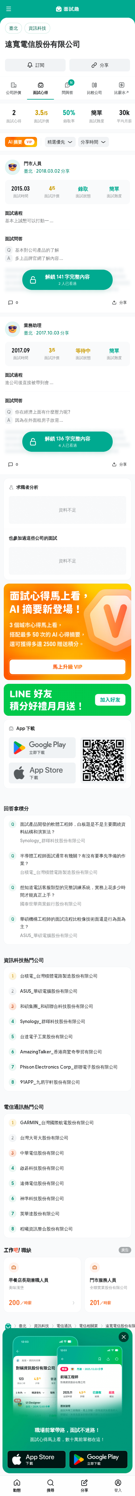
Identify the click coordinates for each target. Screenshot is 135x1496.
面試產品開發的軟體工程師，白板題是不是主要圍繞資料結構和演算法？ (73, 827)
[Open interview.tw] (8, 1326)
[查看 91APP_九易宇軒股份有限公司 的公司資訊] (67, 1082)
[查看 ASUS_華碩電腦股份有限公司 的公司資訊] (67, 991)
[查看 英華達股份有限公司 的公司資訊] (67, 1213)
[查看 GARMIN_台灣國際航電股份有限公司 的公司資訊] (67, 1122)
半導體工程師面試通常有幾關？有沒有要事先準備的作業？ (73, 859)
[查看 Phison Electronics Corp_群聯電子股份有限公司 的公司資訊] (67, 1067)
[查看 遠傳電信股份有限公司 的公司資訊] (67, 1183)
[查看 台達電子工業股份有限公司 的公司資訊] (67, 1036)
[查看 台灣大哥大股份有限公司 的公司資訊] (67, 1137)
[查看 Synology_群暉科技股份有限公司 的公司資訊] (67, 1021)
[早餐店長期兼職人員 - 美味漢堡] (42, 1284)
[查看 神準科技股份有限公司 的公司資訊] (67, 1198)
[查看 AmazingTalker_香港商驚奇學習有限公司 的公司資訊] (67, 1051)
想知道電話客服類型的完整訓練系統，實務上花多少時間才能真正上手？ (73, 891)
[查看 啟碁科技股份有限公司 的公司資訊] (67, 1168)
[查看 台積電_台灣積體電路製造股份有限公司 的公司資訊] (67, 976)
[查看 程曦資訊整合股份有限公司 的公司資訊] (67, 1228)
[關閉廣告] (124, 1337)
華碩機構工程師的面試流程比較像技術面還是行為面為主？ (73, 922)
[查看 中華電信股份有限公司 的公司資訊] (67, 1153)
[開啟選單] (9, 9)
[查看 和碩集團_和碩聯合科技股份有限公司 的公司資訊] (67, 1006)
